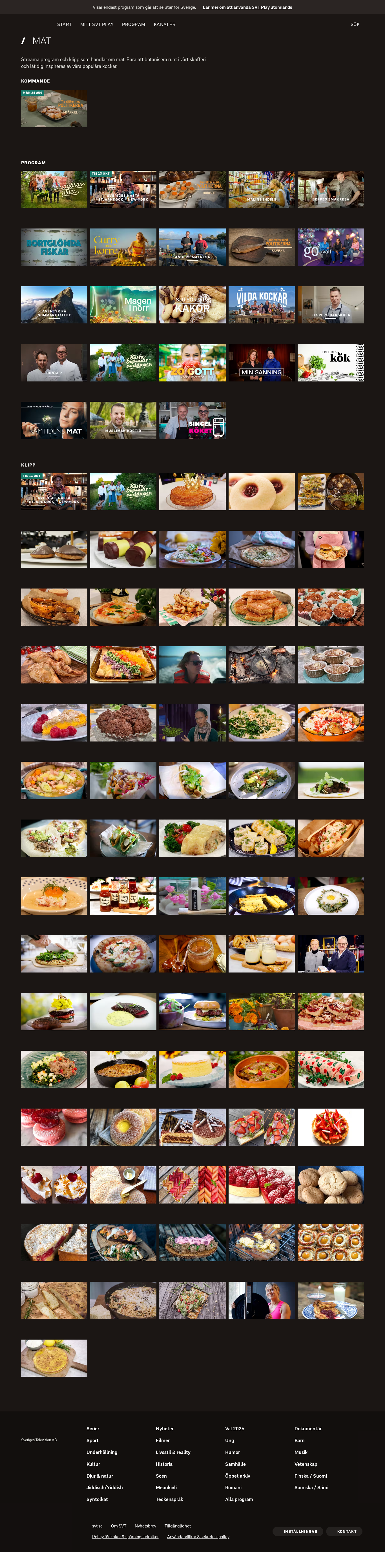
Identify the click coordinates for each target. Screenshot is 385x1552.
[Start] (31, 24)
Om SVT (118, 1526)
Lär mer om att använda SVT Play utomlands (247, 7)
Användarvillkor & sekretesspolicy (198, 1537)
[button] (54, 108)
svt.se (97, 1526)
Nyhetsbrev (145, 1526)
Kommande (35, 81)
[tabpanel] (192, 736)
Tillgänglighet (178, 1526)
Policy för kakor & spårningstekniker (125, 1537)
